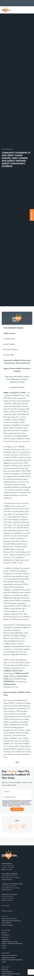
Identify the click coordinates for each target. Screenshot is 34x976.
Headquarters (7, 863)
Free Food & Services (9, 918)
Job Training (6, 923)
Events (4, 945)
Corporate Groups (8, 957)
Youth (4, 948)
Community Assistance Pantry (12, 884)
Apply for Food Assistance (11, 920)
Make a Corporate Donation (12, 943)
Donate (4, 932)
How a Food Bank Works (11, 973)
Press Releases (7, 149)
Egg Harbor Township (9, 873)
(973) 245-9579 (7, 900)
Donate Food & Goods (10, 941)
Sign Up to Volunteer (9, 955)
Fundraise (5, 939)
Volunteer (5, 935)
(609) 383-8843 (7, 879)
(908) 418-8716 (7, 890)
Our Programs (7, 971)
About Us (5, 969)
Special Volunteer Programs (12, 960)
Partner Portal (7, 911)
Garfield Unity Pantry (9, 894)
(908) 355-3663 (7, 869)
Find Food (5, 905)
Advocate (5, 937)
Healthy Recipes (7, 925)
